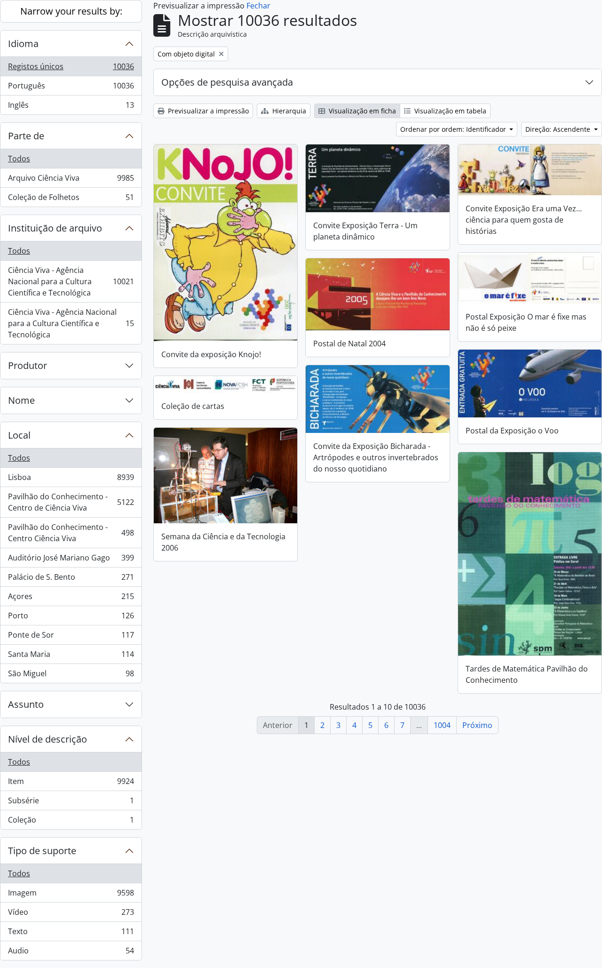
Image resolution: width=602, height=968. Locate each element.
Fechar (258, 5)
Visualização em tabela (449, 110)
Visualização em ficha (361, 110)
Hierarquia (288, 110)
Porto (71, 617)
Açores (71, 598)
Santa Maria (71, 656)
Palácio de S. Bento (71, 579)
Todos (19, 158)
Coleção (71, 822)
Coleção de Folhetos (71, 199)
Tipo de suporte (42, 850)
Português (71, 88)
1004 (442, 725)
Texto (71, 933)
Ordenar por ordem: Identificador (454, 129)
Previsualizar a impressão (207, 110)
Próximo (477, 725)
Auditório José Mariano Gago (71, 560)
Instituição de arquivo (55, 228)
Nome (21, 400)
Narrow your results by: (71, 11)
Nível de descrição (47, 739)
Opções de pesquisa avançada (227, 82)
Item (71, 783)
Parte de (26, 135)
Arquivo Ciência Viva (71, 180)
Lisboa (71, 479)
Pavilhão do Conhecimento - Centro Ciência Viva (71, 533)
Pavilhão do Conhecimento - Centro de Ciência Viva (71, 502)
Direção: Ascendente (558, 129)
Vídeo (71, 914)
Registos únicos (71, 68)
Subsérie (71, 802)
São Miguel (71, 675)
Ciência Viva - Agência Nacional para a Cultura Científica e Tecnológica (71, 281)
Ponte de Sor (71, 637)
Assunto (26, 704)
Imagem (71, 895)
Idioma (23, 43)
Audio (71, 952)
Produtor (27, 365)
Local (19, 435)
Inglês (71, 107)
